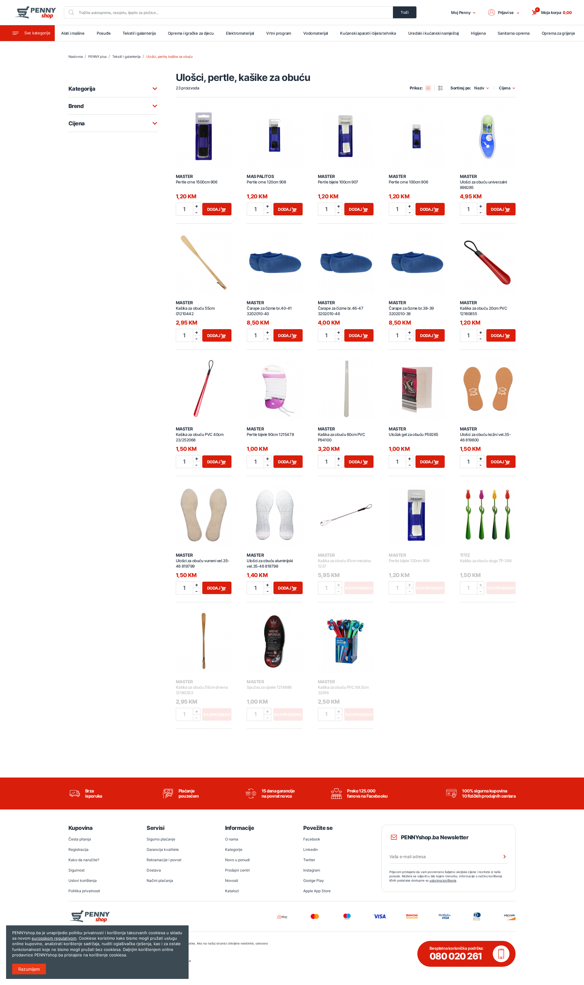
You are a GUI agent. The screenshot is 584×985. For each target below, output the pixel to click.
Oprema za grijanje (558, 33)
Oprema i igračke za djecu (191, 33)
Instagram (311, 870)
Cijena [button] (504, 88)
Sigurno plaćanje (161, 839)
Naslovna (75, 56)
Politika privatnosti (84, 891)
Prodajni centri (237, 870)
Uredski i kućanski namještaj (433, 33)
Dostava (154, 870)
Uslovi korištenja (82, 880)
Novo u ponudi (237, 860)
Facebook (311, 839)
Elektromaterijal (240, 33)
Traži (405, 12)
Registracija (78, 849)
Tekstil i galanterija (139, 33)
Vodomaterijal (315, 33)
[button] (504, 12)
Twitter (309, 860)
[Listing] (442, 88)
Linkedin (310, 849)
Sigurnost (76, 870)
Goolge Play (313, 880)
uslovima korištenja (442, 880)
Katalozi (232, 891)
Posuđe (104, 33)
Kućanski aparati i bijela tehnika (368, 33)
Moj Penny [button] (461, 12)
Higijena (478, 33)
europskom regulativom (54, 938)
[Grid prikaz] (430, 88)
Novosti (231, 880)
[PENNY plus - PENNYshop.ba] (35, 12)
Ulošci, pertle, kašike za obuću (169, 56)
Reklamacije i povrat (164, 860)
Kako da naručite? (83, 860)
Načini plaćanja (160, 880)
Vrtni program (278, 33)
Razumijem (29, 969)
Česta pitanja (79, 839)
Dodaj (214, 209)
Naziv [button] (479, 88)
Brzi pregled (203, 133)
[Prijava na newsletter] (501, 857)
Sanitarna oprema (513, 33)
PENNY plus (97, 56)
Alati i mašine (73, 33)
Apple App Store (317, 891)
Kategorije (233, 849)
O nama (231, 839)
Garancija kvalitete (163, 849)
